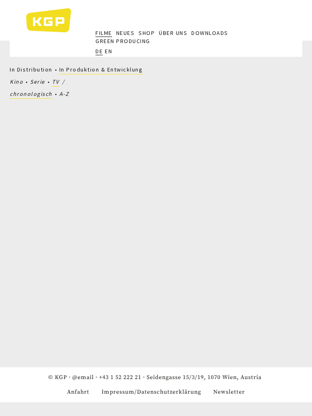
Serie (37, 81)
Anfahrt (78, 392)
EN (108, 51)
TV (55, 81)
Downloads (209, 33)
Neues (125, 33)
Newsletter (229, 392)
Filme (103, 33)
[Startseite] (52, 20)
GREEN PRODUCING (122, 41)
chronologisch (31, 94)
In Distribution (31, 69)
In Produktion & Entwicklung (101, 69)
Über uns (173, 33)
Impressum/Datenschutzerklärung (151, 392)
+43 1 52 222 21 (120, 377)
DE (99, 51)
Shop (147, 33)
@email (83, 377)
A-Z (64, 94)
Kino (16, 81)
